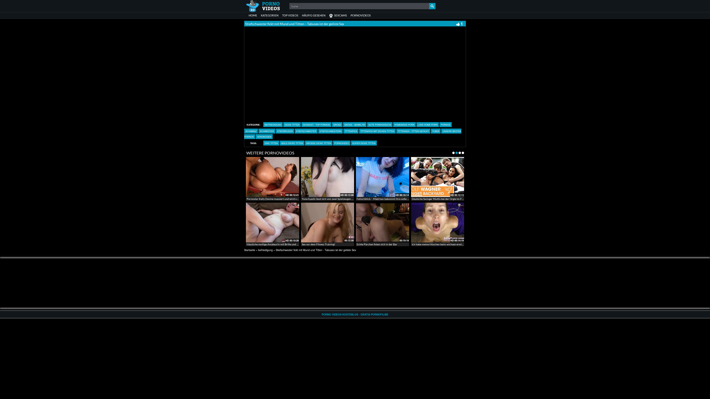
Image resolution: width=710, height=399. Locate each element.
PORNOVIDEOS (361, 15)
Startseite (249, 250)
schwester (267, 131)
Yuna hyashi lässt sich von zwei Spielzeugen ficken (330, 198)
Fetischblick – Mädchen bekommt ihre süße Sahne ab (387, 198)
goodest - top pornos (316, 124)
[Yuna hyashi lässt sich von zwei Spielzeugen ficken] (327, 177)
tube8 (435, 131)
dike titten (271, 143)
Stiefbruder (285, 131)
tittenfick (351, 131)
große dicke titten (318, 143)
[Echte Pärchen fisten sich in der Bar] (382, 223)
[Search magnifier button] (432, 6)
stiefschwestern (331, 131)
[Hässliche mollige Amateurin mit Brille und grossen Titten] (272, 223)
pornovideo (341, 143)
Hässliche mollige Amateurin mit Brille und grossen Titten (280, 244)
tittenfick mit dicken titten (377, 131)
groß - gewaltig (354, 124)
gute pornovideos (379, 124)
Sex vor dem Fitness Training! (318, 244)
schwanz (251, 131)
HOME (253, 15)
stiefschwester (306, 131)
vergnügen (264, 136)
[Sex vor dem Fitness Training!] (327, 223)
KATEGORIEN (269, 15)
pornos (445, 124)
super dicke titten (364, 143)
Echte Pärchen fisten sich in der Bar (377, 244)
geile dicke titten (292, 143)
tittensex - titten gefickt (413, 131)
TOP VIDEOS (290, 15)
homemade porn (404, 124)
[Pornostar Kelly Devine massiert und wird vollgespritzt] (272, 177)
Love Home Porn (428, 124)
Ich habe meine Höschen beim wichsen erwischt (439, 244)
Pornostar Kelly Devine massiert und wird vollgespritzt (278, 198)
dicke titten (292, 124)
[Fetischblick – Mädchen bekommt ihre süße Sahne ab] (382, 177)
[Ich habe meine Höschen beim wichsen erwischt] (437, 223)
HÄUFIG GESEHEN (313, 15)
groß (337, 124)
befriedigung (273, 124)
